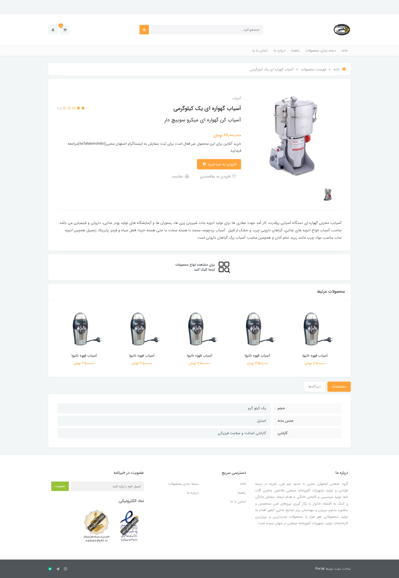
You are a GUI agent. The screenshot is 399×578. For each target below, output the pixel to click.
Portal (319, 568)
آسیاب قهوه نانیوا (315, 355)
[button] (65, 29)
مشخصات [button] (339, 386)
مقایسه (178, 176)
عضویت (60, 486)
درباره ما (279, 50)
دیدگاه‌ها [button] (314, 386)
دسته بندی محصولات (320, 50)
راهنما (295, 50)
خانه (345, 50)
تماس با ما (260, 50)
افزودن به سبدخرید (221, 164)
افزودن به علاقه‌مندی (216, 176)
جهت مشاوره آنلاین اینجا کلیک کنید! (200, 6)
